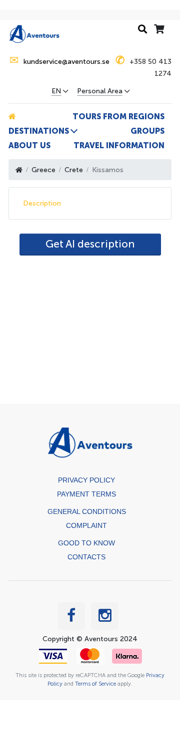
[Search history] (142, 29)
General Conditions (87, 511)
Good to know (86, 543)
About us (29, 145)
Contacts (87, 557)
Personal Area (99, 91)
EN (56, 91)
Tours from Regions (118, 116)
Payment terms (86, 494)
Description (42, 203)
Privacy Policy (86, 480)
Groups (147, 131)
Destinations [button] (38, 131)
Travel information (119, 145)
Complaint (86, 525)
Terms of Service (95, 683)
